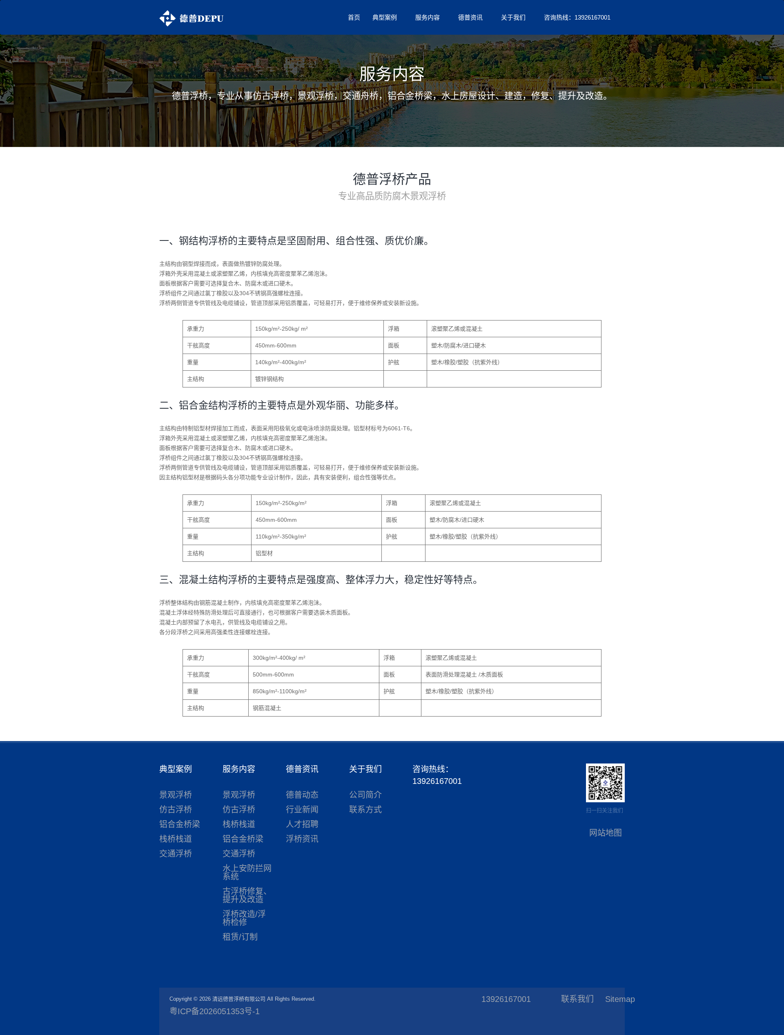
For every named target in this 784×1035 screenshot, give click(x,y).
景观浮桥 (175, 794)
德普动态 (302, 794)
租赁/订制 (240, 937)
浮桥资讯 (302, 839)
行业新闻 (302, 809)
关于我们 (513, 17)
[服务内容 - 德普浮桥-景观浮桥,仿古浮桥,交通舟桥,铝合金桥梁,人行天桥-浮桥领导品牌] (191, 18)
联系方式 (365, 809)
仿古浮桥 (175, 809)
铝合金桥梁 (179, 824)
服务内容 (427, 17)
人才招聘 (302, 824)
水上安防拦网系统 (247, 872)
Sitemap (620, 999)
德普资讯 (470, 17)
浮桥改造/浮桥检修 (244, 918)
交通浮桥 (175, 853)
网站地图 (605, 832)
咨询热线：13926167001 (577, 17)
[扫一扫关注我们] (605, 782)
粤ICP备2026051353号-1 (214, 1011)
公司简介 (365, 794)
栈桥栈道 (175, 839)
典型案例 (384, 17)
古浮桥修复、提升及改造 (247, 895)
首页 (354, 17)
